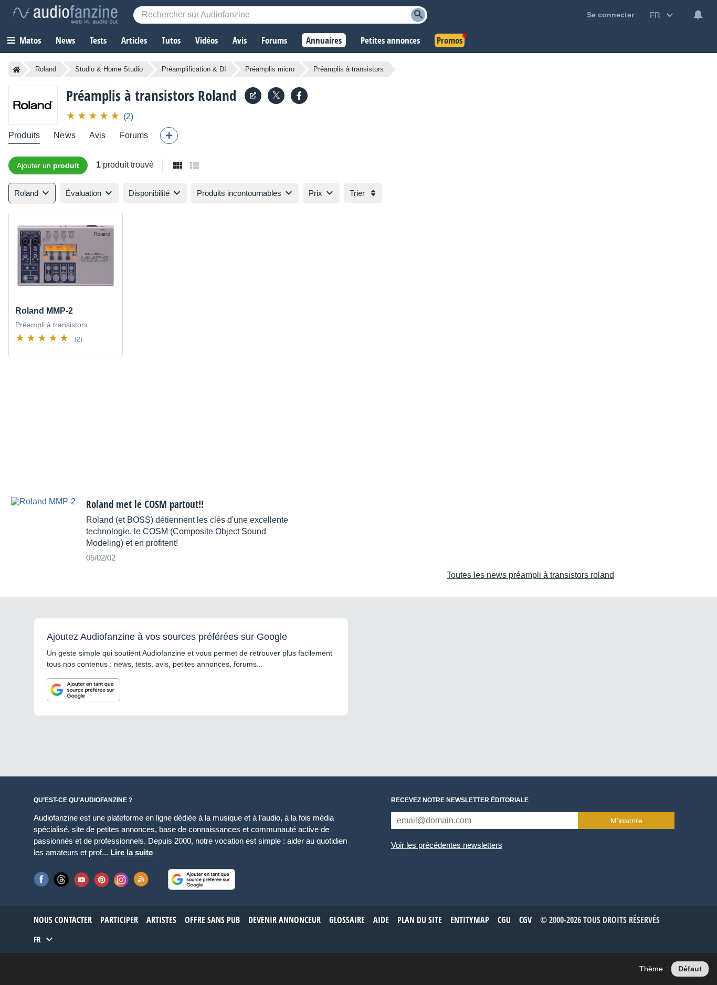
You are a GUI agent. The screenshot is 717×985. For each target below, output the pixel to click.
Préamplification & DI (194, 69)
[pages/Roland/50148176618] (299, 95)
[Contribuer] (169, 135)
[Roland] (33, 104)
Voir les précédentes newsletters (446, 845)
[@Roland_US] (276, 95)
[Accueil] (16, 69)
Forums (134, 135)
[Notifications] (698, 14)
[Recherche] (418, 15)
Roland (45, 69)
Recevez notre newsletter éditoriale (460, 800)
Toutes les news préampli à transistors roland (530, 575)
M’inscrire (626, 820)
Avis (97, 135)
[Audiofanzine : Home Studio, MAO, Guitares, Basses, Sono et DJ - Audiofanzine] (65, 14)
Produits (24, 135)
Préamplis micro (269, 69)
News (65, 135)
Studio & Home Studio (109, 69)
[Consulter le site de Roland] (253, 95)
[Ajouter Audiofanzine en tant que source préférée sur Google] (83, 689)
